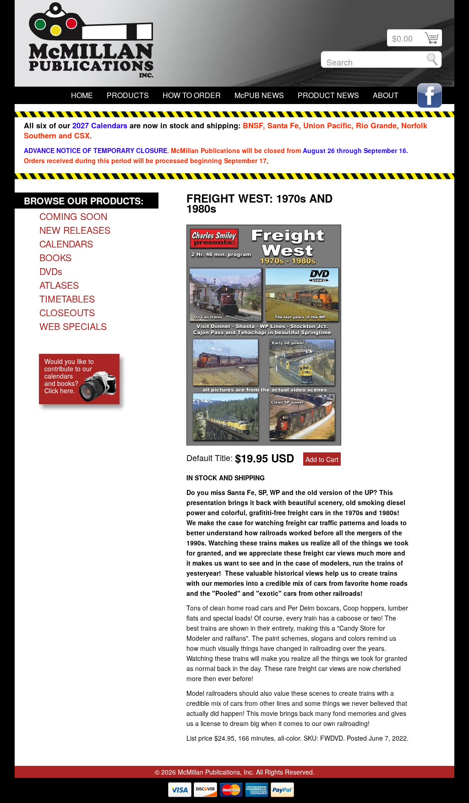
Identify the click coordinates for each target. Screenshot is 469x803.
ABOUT (385, 95)
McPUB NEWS (259, 95)
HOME (82, 95)
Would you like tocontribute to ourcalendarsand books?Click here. (69, 376)
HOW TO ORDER (192, 95)
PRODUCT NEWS (328, 95)
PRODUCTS (128, 95)
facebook (429, 95)
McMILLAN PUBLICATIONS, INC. (91, 42)
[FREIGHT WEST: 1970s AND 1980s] (263, 442)
